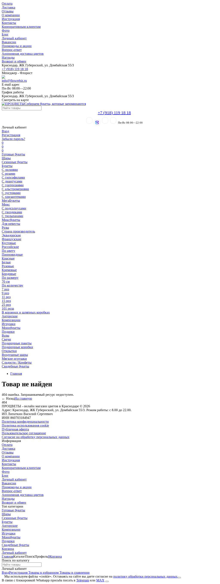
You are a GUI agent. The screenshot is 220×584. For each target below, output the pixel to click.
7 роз (5, 289)
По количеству (12, 285)
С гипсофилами (13, 177)
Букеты (7, 166)
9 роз (5, 293)
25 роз (6, 304)
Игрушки (8, 324)
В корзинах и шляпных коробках (26, 312)
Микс (6, 204)
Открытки (9, 351)
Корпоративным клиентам (21, 26)
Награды (8, 57)
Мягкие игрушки (14, 358)
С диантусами (12, 181)
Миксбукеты (11, 220)
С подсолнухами (14, 208)
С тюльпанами (12, 216)
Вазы (5, 335)
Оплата (7, 3)
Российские (10, 247)
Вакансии (9, 42)
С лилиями (10, 170)
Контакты (9, 23)
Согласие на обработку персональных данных (35, 437)
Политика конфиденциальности (25, 421)
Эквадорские (11, 235)
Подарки (8, 331)
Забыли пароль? (13, 139)
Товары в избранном (43, 572)
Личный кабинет (14, 38)
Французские (11, 239)
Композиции (11, 320)
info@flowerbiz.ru (14, 80)
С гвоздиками (12, 212)
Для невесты (11, 224)
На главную (23, 398)
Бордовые (9, 274)
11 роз (6, 297)
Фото (5, 30)
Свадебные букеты (15, 366)
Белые (6, 262)
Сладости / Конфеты (17, 362)
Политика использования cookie (25, 425)
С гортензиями (13, 185)
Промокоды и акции (17, 46)
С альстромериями (15, 189)
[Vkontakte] (113, 120)
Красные (8, 258)
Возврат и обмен (14, 61)
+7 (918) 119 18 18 (15, 69)
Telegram (82, 580)
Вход (5, 131)
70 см (6, 281)
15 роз (6, 301)
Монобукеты (11, 328)
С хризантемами (14, 197)
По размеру (10, 277)
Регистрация (11, 135)
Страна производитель (18, 231)
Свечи (6, 339)
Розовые (8, 266)
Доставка (8, 7)
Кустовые (9, 243)
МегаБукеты (11, 200)
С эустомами (11, 193)
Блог (5, 34)
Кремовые (9, 270)
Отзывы (8, 11)
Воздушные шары (15, 355)
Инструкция (11, 19)
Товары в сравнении (74, 572)
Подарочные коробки (17, 347)
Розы (5, 227)
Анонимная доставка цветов (23, 53)
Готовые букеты (13, 154)
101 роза (8, 308)
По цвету (8, 250)
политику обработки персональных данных (145, 576)
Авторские (10, 316)
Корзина (8, 549)
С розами (8, 173)
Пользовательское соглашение (24, 433)
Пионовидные (12, 254)
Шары (6, 158)
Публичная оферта (15, 429)
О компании (11, 15)
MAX (100, 580)
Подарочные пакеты (17, 343)
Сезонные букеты (15, 162)
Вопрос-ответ (12, 50)
